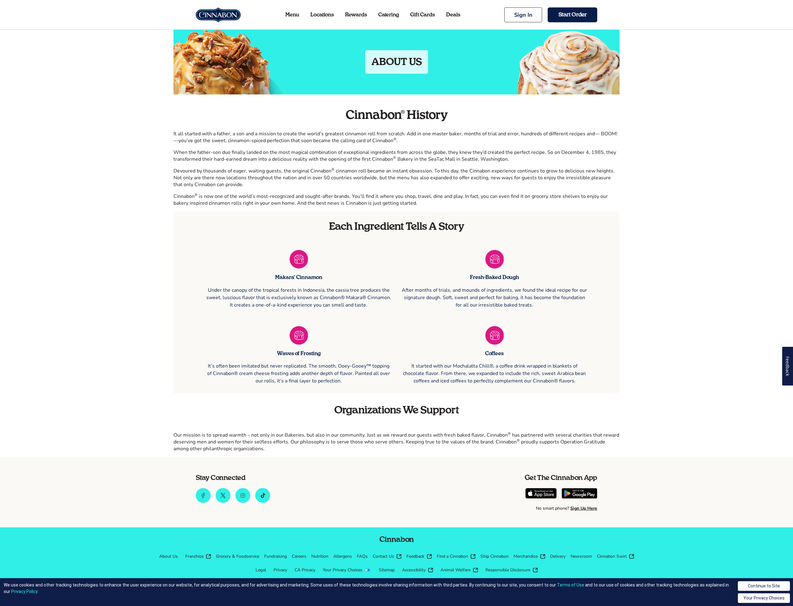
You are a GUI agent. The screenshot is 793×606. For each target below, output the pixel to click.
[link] (218, 15)
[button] (523, 14)
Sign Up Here (583, 508)
